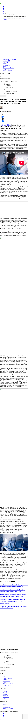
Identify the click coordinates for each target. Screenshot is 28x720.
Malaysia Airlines (5, 125)
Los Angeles (6, 697)
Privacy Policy (6, 707)
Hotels (7, 90)
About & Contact (7, 678)
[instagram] (3, 9)
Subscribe (3, 96)
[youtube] (3, 8)
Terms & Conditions (8, 708)
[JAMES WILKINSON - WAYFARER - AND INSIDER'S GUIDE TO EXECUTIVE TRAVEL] (0, 3)
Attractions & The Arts (8, 683)
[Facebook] (3, 117)
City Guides (6, 676)
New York (5, 692)
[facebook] (3, 7)
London (5, 691)
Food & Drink (9, 87)
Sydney (5, 694)
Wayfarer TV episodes (11, 91)
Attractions (8, 85)
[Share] (3, 121)
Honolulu (5, 698)
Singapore (5, 695)
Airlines (8, 84)
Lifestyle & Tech (10, 93)
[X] (3, 119)
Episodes (5, 704)
